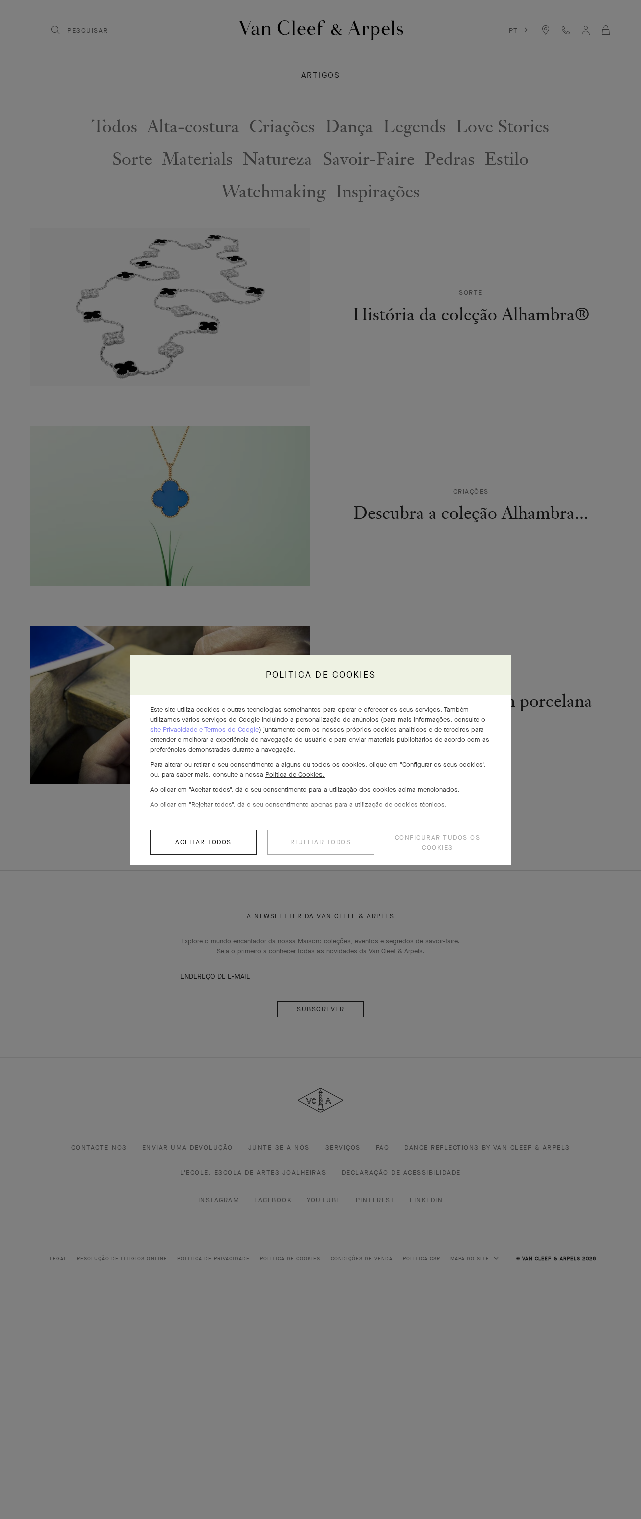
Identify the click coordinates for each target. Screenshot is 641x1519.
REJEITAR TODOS (320, 842)
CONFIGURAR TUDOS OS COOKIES (438, 842)
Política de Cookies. (295, 774)
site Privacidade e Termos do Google (204, 729)
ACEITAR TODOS (203, 842)
